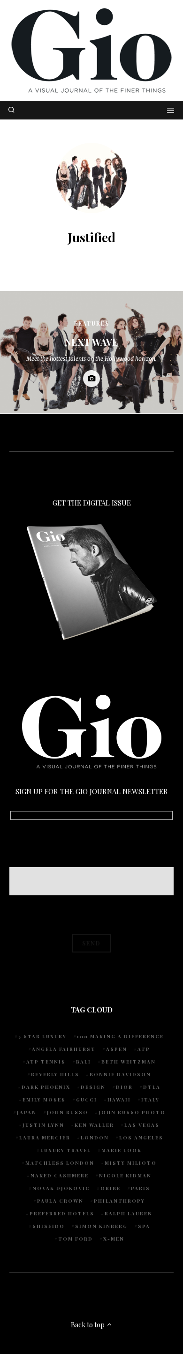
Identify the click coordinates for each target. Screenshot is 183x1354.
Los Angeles (141, 1137)
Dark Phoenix (46, 1087)
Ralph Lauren (128, 1213)
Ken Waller (94, 1125)
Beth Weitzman (128, 1061)
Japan (27, 1112)
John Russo (67, 1112)
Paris (140, 1188)
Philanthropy (119, 1201)
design (93, 1087)
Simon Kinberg (101, 1226)
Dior (124, 1087)
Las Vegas (142, 1125)
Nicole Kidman (125, 1175)
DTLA (151, 1087)
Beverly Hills (55, 1074)
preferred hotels (62, 1213)
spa (144, 1226)
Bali (83, 1061)
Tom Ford (75, 1238)
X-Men (113, 1238)
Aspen (116, 1049)
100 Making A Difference (120, 1036)
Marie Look (121, 1150)
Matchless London (59, 1163)
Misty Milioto (131, 1163)
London (95, 1137)
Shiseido (48, 1226)
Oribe (110, 1188)
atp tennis (46, 1061)
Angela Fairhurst (64, 1049)
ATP (143, 1049)
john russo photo (132, 1112)
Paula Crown (60, 1201)
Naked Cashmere (59, 1175)
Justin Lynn (43, 1125)
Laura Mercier (44, 1137)
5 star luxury (42, 1036)
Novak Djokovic (61, 1188)
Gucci (86, 1099)
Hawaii (119, 1099)
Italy (150, 1099)
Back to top (88, 1324)
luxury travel (65, 1150)
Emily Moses (44, 1099)
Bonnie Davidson (120, 1074)
